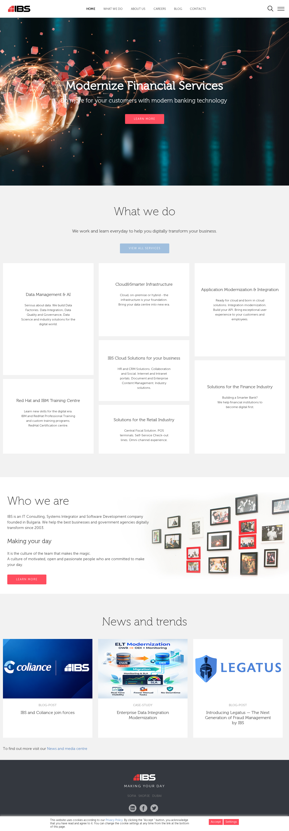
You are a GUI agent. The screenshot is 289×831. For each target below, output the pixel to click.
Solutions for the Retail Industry (144, 420)
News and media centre (67, 749)
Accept (216, 822)
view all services (144, 248)
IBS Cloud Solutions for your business (144, 358)
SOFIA (131, 796)
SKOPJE (144, 796)
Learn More (144, 119)
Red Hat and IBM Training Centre (48, 401)
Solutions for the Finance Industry (240, 387)
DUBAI (157, 796)
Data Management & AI (48, 295)
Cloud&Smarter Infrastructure (144, 284)
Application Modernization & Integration (240, 290)
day (160, 786)
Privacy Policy (114, 820)
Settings (231, 822)
